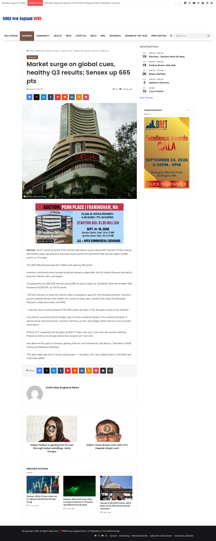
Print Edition (158, 35)
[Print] (110, 371)
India (68, 35)
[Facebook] (29, 97)
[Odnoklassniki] (79, 97)
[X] (37, 97)
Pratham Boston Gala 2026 (162, 65)
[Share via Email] (103, 371)
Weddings (115, 35)
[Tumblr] (51, 97)
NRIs (103, 35)
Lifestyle (81, 35)
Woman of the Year (136, 35)
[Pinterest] (58, 97)
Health (58, 35)
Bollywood (11, 35)
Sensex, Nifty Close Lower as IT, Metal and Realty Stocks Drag (42, 499)
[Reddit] (65, 97)
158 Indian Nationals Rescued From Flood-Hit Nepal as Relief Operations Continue (82, 3)
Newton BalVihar (157, 73)
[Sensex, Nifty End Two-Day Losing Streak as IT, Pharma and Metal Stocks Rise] (79, 486)
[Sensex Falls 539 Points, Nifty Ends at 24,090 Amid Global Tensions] (116, 488)
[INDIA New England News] (22, 18)
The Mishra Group (111, 531)
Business (27, 35)
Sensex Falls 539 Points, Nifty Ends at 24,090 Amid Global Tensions (115, 506)
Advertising (124, 536)
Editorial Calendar (140, 536)
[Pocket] (86, 97)
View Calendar (146, 97)
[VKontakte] (72, 97)
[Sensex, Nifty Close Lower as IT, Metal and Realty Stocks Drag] (43, 484)
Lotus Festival (156, 91)
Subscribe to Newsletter (161, 536)
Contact (113, 536)
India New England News (62, 387)
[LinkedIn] (44, 97)
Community (43, 35)
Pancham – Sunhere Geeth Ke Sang (167, 56)
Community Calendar (183, 536)
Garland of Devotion (159, 82)
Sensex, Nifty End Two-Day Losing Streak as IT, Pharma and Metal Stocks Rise (78, 502)
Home (31, 51)
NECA (93, 35)
